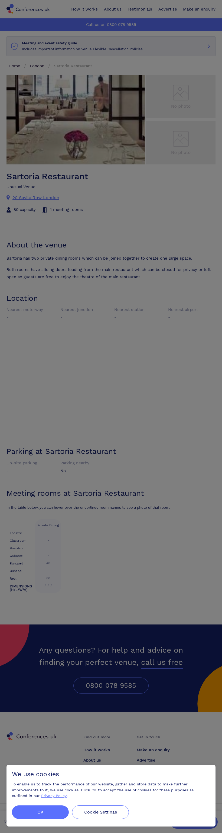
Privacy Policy (54, 796)
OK (40, 812)
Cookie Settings (100, 812)
